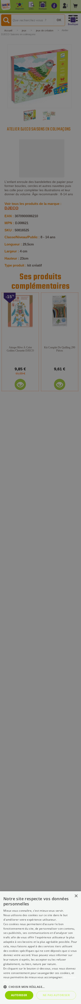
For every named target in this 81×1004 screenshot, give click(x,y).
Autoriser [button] (19, 995)
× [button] (76, 896)
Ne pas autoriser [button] (56, 995)
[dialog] (40, 947)
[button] (40, 986)
